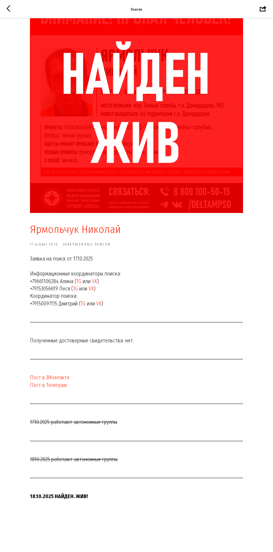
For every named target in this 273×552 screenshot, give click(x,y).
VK (94, 281)
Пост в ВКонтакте (50, 377)
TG (78, 281)
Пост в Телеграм (48, 385)
